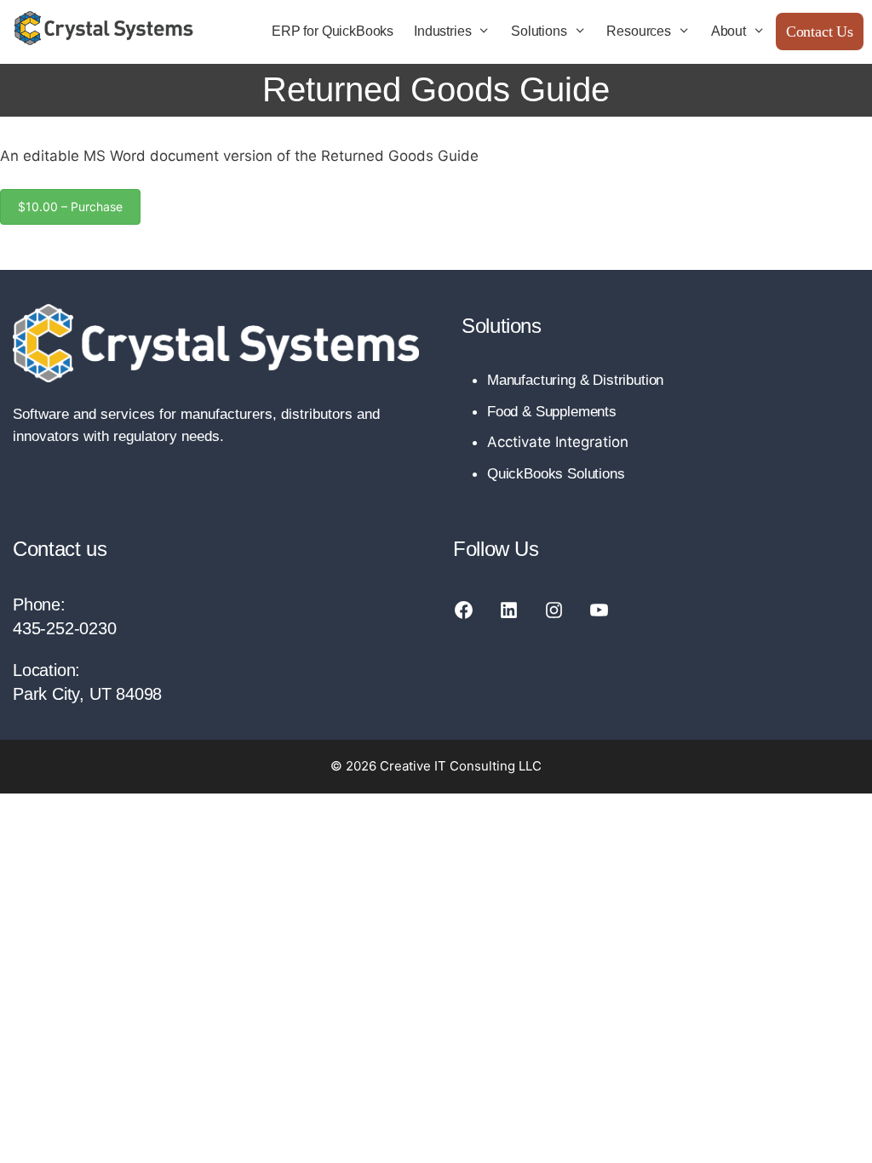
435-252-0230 (65, 628)
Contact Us (819, 31)
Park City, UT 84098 (87, 694)
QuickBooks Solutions (556, 474)
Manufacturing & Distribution (575, 380)
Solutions (538, 31)
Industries (442, 31)
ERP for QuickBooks (332, 31)
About (728, 31)
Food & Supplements (552, 412)
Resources (638, 31)
